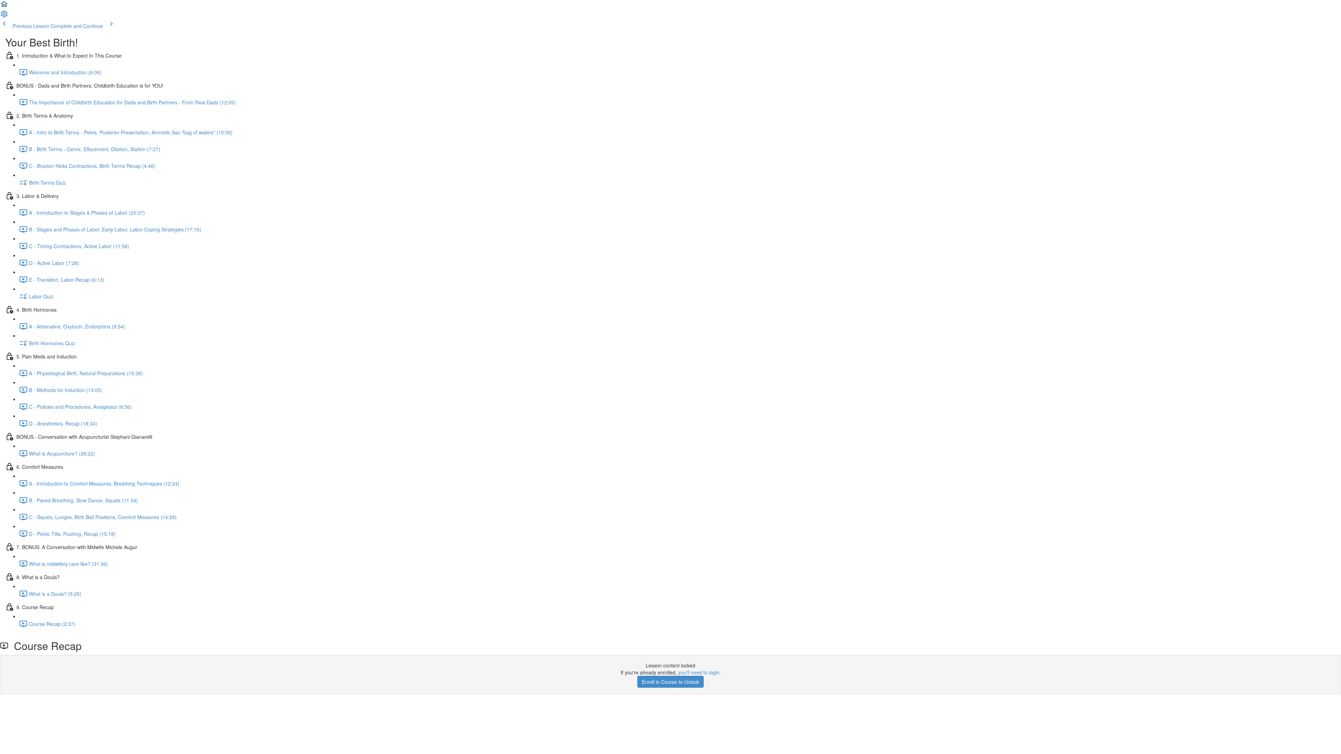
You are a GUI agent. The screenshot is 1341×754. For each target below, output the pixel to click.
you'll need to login (698, 672)
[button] (4, 6)
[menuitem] (4, 16)
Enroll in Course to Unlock (670, 681)
